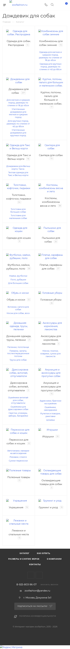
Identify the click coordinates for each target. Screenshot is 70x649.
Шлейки (50, 420)
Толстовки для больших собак (18, 210)
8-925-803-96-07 (26, 584)
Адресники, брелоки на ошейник (50, 402)
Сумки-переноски (18, 460)
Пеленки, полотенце (18, 347)
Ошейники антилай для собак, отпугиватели (18, 400)
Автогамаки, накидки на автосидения (18, 452)
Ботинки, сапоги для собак (18, 308)
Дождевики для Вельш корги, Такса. (18, 167)
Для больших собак (18, 283)
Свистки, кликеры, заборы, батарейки (18, 414)
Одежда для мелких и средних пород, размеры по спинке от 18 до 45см (50, 56)
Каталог (24, 553)
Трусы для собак (18, 360)
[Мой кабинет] (58, 5)
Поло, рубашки (18, 279)
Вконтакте (30, 575)
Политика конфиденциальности (37, 616)
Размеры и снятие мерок (23, 559)
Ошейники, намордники (50, 408)
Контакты (35, 564)
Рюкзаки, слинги (18, 457)
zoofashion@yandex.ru (37, 590)
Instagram (39, 575)
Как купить (43, 553)
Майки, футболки (18, 276)
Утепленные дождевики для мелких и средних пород (18, 113)
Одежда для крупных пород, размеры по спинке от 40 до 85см (50, 67)
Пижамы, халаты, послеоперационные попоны (18, 354)
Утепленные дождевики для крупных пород (18, 133)
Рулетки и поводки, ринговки (50, 414)
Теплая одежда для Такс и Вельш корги (18, 173)
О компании (54, 559)
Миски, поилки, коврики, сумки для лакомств (50, 354)
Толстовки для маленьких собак (18, 216)
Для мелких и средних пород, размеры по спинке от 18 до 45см (18, 103)
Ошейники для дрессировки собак (18, 408)
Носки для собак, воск (18, 313)
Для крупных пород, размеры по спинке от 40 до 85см (18, 124)
